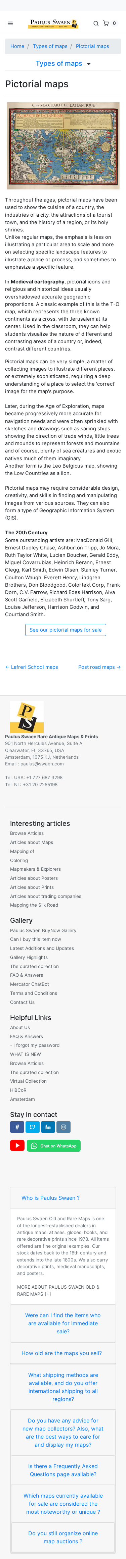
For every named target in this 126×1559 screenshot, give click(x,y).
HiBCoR (18, 1090)
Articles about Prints (32, 887)
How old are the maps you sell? (62, 1353)
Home (17, 46)
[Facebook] (17, 1127)
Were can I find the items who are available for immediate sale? (63, 1323)
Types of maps (50, 46)
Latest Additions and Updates (42, 948)
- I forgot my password (34, 1045)
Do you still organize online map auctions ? (63, 1537)
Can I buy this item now (35, 939)
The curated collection (34, 966)
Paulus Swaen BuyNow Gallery (43, 930)
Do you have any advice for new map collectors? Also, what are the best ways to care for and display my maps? (63, 1432)
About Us (20, 1027)
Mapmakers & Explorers (35, 869)
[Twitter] (33, 1127)
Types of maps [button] (60, 63)
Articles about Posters (34, 878)
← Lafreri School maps (31, 667)
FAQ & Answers (26, 975)
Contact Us (22, 1002)
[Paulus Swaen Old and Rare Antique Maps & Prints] (53, 23)
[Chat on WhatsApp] (54, 1145)
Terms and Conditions (33, 993)
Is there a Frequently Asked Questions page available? (63, 1470)
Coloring (19, 860)
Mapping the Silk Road (34, 905)
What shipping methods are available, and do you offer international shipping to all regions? (63, 1387)
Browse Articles (27, 833)
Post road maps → (99, 667)
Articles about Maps (31, 842)
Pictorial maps (92, 46)
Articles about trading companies (45, 896)
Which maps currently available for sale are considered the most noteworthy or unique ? (63, 1503)
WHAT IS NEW (25, 1054)
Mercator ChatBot (29, 984)
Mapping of (22, 851)
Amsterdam (22, 1099)
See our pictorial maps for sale (66, 630)
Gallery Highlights (29, 957)
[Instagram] (63, 1127)
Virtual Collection (28, 1081)
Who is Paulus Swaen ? (51, 1197)
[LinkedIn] (48, 1127)
